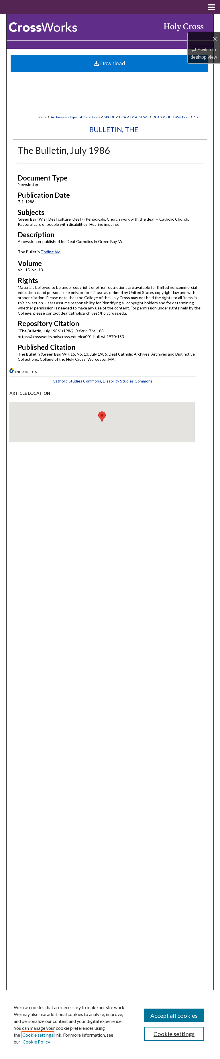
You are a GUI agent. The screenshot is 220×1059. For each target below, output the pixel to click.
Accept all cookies (174, 1015)
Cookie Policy (36, 1041)
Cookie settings (37, 1035)
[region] (110, 1024)
